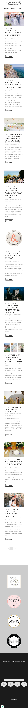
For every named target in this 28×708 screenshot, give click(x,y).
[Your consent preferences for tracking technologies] (2, 706)
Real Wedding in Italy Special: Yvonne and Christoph (13, 31)
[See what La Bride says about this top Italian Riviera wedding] (14, 294)
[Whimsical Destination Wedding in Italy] (14, 397)
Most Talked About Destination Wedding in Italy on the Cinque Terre (13, 191)
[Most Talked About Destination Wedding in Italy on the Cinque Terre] (14, 176)
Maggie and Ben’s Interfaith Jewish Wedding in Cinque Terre (13, 137)
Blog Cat (15, 363)
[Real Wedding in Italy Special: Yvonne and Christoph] (14, 19)
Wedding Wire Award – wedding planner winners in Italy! (13, 358)
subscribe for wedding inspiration (14, 680)
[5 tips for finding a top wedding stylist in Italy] (14, 238)
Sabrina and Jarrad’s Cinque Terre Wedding (12, 512)
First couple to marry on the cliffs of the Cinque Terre (13, 83)
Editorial (16, 260)
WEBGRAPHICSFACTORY (17, 665)
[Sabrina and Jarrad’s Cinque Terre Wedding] (14, 500)
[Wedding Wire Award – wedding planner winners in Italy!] (14, 347)
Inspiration (16, 37)
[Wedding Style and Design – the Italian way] (14, 449)
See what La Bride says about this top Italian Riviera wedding (12, 307)
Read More (9, 56)
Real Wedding (17, 89)
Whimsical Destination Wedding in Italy (13, 409)
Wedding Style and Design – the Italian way (13, 461)
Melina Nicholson (15, 38)
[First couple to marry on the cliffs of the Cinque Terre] (14, 71)
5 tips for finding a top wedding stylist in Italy (13, 254)
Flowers (20, 466)
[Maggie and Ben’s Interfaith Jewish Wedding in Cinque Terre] (14, 124)
